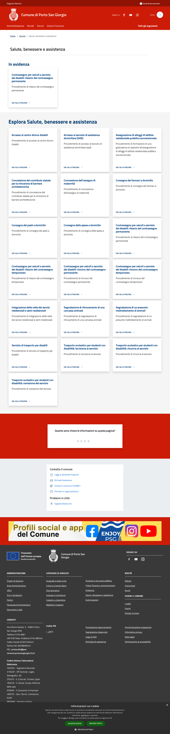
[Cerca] (160, 15)
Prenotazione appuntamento (98, 627)
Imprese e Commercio (56, 595)
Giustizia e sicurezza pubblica (99, 580)
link (110, 718)
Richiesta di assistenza (96, 641)
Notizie (128, 580)
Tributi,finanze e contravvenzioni (100, 585)
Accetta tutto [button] (74, 723)
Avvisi (127, 590)
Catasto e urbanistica (55, 600)
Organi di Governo (15, 580)
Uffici (9, 590)
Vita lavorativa (52, 590)
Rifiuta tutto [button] (95, 723)
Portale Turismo (132, 613)
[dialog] (85, 718)
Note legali (130, 636)
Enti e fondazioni (14, 595)
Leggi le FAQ (91, 636)
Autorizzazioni (92, 600)
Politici (10, 600)
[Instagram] (136, 14)
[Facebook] (123, 14)
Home (12, 36)
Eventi (128, 608)
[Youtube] (129, 14)
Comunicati (130, 585)
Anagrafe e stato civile (56, 580)
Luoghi (128, 603)
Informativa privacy (133, 632)
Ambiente (90, 590)
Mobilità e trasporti (54, 604)
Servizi (22, 36)
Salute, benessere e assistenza (99, 595)
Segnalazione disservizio (96, 632)
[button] (85, 729)
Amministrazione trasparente (138, 627)
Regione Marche (14, 3)
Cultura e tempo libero (56, 585)
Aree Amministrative (16, 585)
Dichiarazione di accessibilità (138, 641)
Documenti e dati (14, 609)
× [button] (167, 705)
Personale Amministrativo (18, 604)
